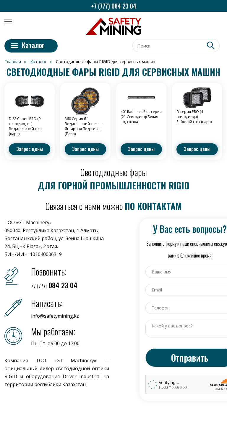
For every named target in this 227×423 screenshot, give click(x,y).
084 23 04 (54, 285)
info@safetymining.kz (55, 316)
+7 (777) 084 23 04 (113, 5)
